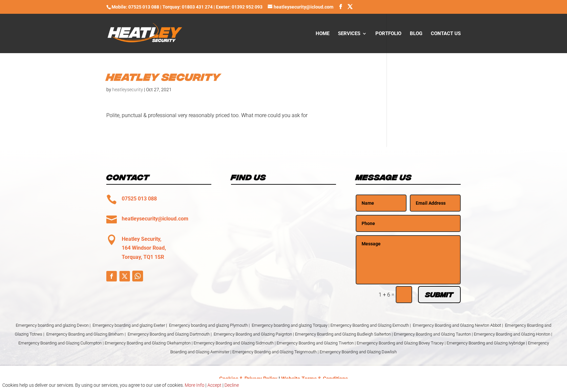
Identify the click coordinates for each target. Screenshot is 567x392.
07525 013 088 (139, 199)
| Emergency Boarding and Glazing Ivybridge (485, 342)
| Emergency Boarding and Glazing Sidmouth (233, 342)
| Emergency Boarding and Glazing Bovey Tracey (399, 342)
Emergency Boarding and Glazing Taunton (432, 334)
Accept (214, 385)
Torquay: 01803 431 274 (187, 7)
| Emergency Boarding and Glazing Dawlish (357, 351)
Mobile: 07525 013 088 (135, 7)
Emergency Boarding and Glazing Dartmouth (169, 334)
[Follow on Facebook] (111, 276)
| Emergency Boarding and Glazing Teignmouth (273, 351)
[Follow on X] (124, 276)
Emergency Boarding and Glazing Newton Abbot (457, 325)
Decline (231, 385)
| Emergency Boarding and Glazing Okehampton (147, 342)
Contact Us (446, 33)
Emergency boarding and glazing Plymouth (208, 325)
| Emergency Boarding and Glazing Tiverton (314, 342)
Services (349, 33)
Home (322, 33)
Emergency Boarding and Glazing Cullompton (60, 342)
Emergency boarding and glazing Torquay (289, 325)
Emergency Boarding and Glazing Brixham (85, 334)
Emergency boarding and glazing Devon (52, 325)
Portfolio (388, 33)
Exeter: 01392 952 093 (239, 7)
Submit (439, 294)
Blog (416, 33)
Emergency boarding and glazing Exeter (129, 325)
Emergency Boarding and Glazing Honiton (512, 334)
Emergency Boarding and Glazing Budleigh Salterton (343, 334)
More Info (194, 385)
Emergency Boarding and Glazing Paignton (253, 334)
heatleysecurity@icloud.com (155, 219)
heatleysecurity (127, 89)
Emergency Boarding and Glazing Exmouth (369, 325)
